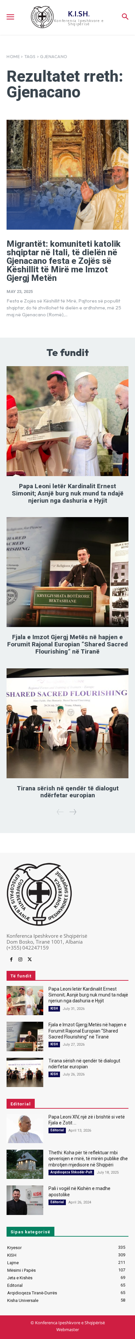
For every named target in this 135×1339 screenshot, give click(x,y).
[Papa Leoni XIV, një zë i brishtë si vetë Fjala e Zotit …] (25, 1128)
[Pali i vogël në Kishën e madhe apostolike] (25, 1200)
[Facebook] (11, 959)
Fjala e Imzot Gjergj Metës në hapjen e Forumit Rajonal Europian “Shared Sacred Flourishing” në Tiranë (67, 644)
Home (13, 56)
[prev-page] (60, 812)
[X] (29, 959)
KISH (54, 1008)
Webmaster (67, 1329)
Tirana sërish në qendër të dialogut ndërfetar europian (68, 792)
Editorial (57, 1130)
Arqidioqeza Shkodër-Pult (71, 1172)
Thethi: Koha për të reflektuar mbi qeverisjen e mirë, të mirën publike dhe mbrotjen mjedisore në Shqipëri (88, 1158)
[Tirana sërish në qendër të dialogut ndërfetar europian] (67, 723)
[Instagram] (20, 959)
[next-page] (73, 812)
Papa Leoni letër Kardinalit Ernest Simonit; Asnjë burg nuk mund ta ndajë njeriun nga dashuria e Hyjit (68, 493)
